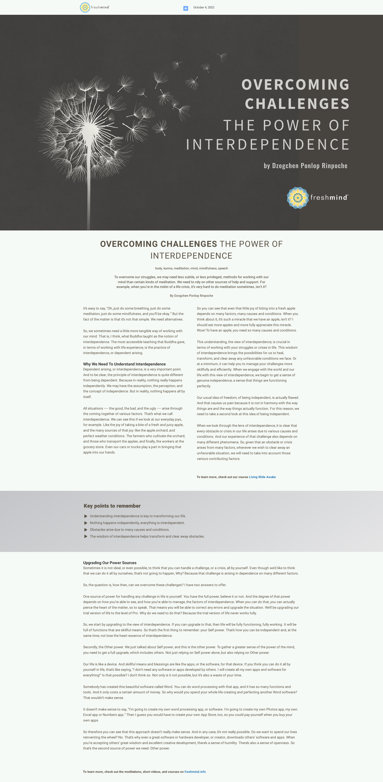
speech (223, 268)
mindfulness (208, 268)
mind (194, 268)
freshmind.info (195, 771)
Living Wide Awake (262, 477)
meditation (181, 268)
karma (168, 268)
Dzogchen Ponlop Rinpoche (193, 295)
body (158, 268)
